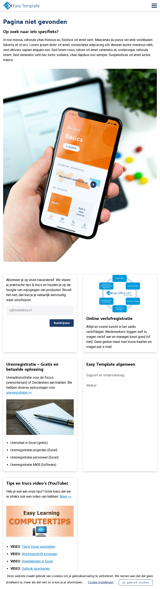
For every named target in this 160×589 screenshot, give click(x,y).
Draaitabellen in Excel (37, 561)
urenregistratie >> (19, 393)
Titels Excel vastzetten (38, 547)
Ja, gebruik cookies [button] (135, 582)
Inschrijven (62, 323)
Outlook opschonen (36, 569)
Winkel (91, 385)
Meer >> (65, 496)
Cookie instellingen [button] (101, 582)
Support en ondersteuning (105, 375)
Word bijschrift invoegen (39, 554)
